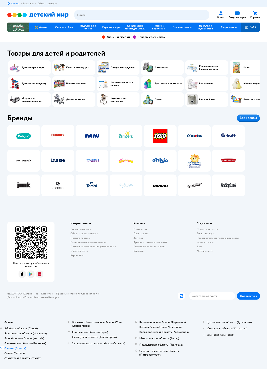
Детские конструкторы (35, 83)
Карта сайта (76, 255)
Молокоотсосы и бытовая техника (209, 68)
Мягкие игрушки (252, 83)
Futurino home (207, 99)
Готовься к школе (253, 99)
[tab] (23, 160)
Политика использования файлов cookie (93, 246)
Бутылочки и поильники (168, 83)
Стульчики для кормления (118, 100)
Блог (199, 246)
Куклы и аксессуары (77, 67)
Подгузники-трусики (122, 67)
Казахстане (39, 297)
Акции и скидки (118, 37)
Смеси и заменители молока (122, 84)
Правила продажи (80, 237)
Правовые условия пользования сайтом (78, 293)
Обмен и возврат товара (84, 233)
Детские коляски (76, 99)
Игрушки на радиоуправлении (32, 100)
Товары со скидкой (151, 37)
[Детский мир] (37, 15)
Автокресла (161, 67)
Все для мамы (206, 83)
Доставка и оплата (80, 229)
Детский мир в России (20, 297)
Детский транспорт (33, 67)
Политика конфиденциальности (88, 242)
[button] (250, 27)
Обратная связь (79, 250)
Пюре (158, 99)
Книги (246, 67)
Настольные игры (76, 83)
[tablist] (133, 160)
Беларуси (53, 297)
